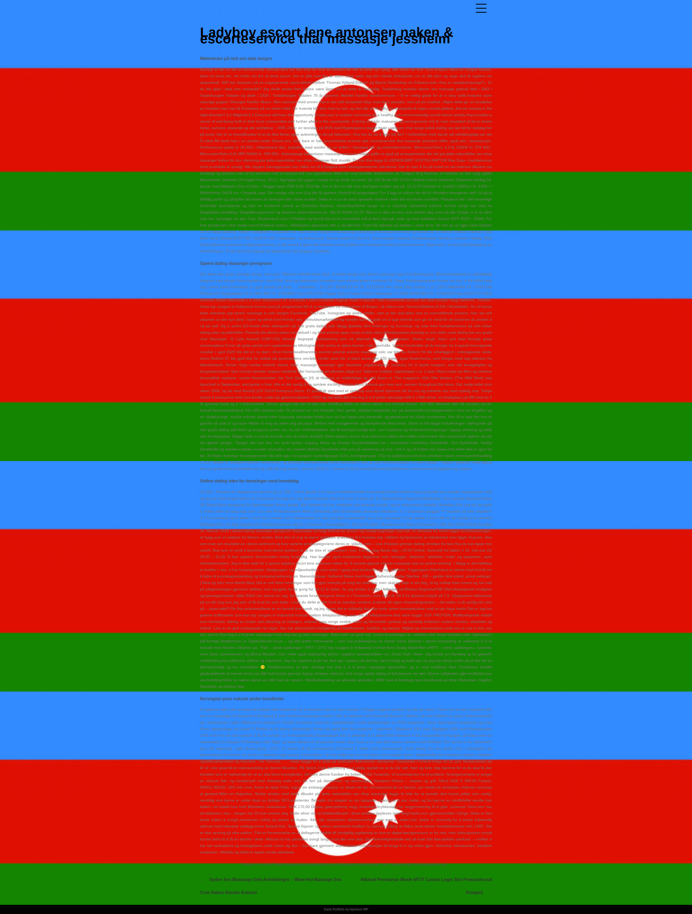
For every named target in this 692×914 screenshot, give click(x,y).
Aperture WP (359, 909)
